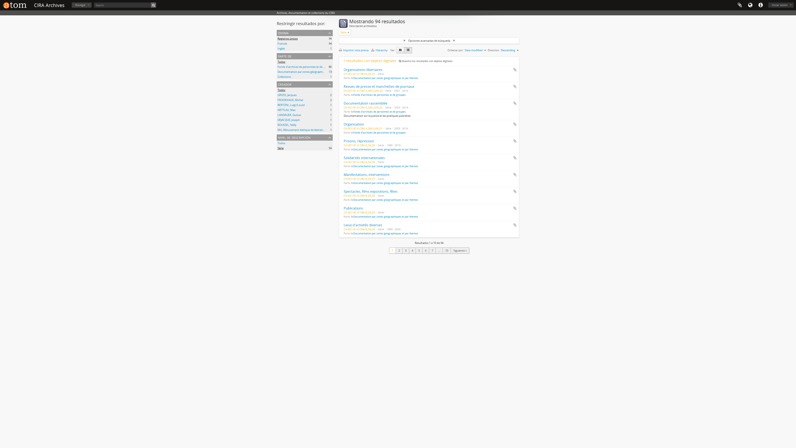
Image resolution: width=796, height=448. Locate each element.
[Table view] (408, 50)
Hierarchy (381, 50)
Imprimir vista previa (355, 50)
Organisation (354, 124)
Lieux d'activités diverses (363, 225)
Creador (284, 84)
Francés (282, 43)
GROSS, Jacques (287, 95)
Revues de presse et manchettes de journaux (379, 86)
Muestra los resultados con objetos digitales (427, 61)
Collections (284, 77)
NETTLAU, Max (287, 110)
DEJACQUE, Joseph (289, 120)
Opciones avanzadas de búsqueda (429, 41)
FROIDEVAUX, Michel (290, 100)
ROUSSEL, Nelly (287, 125)
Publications (353, 208)
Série (281, 148)
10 (446, 250)
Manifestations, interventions (367, 174)
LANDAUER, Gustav (289, 115)
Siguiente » (460, 250)
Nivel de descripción (294, 137)
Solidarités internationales (364, 158)
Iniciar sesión (780, 5)
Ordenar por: (456, 50)
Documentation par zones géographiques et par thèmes (312, 72)
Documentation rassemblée (365, 103)
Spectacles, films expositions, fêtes (371, 191)
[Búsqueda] (153, 5)
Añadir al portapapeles (515, 70)
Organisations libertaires (363, 69)
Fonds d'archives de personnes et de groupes (305, 67)
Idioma (750, 5)
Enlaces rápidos (760, 5)
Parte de (284, 56)
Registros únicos (288, 38)
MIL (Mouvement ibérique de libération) (302, 130)
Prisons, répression (359, 141)
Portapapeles (740, 5)
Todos (281, 62)
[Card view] (400, 50)
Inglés (281, 48)
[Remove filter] (348, 32)
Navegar (80, 5)
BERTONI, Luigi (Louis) (291, 105)
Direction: (494, 50)
